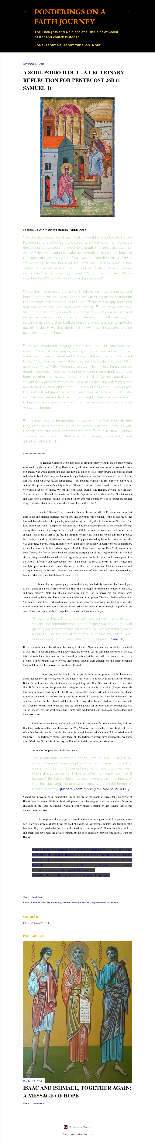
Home (38, 45)
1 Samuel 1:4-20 (32, 230)
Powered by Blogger (80, 1127)
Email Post (37, 897)
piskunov (88, 1134)
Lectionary (56, 902)
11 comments (38, 1103)
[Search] (129, 10)
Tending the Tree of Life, (42, 552)
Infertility (45, 902)
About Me (53, 45)
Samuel (114, 902)
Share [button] (26, 897)
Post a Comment (36, 923)
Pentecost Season (70, 902)
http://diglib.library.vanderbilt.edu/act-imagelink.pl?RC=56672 (84, 860)
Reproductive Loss (101, 902)
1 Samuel (35, 902)
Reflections (85, 902)
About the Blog (76, 45)
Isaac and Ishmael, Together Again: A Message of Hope (77, 1091)
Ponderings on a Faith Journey (70, 16)
